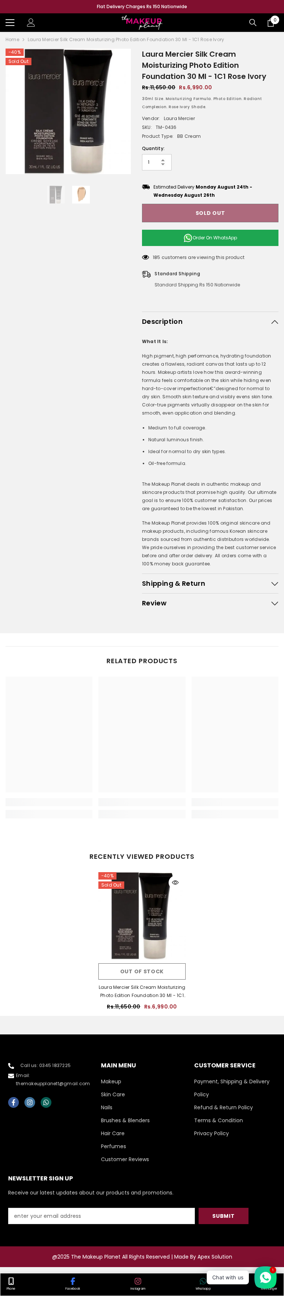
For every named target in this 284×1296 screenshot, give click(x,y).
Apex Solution (214, 1256)
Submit (223, 1216)
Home (12, 39)
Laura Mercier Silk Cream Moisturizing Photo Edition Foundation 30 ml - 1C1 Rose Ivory (142, 992)
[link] (49, 802)
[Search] (252, 22)
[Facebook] (13, 1102)
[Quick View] (175, 882)
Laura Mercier (179, 118)
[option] (142, 6)
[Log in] (31, 23)
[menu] (10, 22)
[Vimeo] (46, 1102)
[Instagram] (29, 1102)
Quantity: (153, 148)
